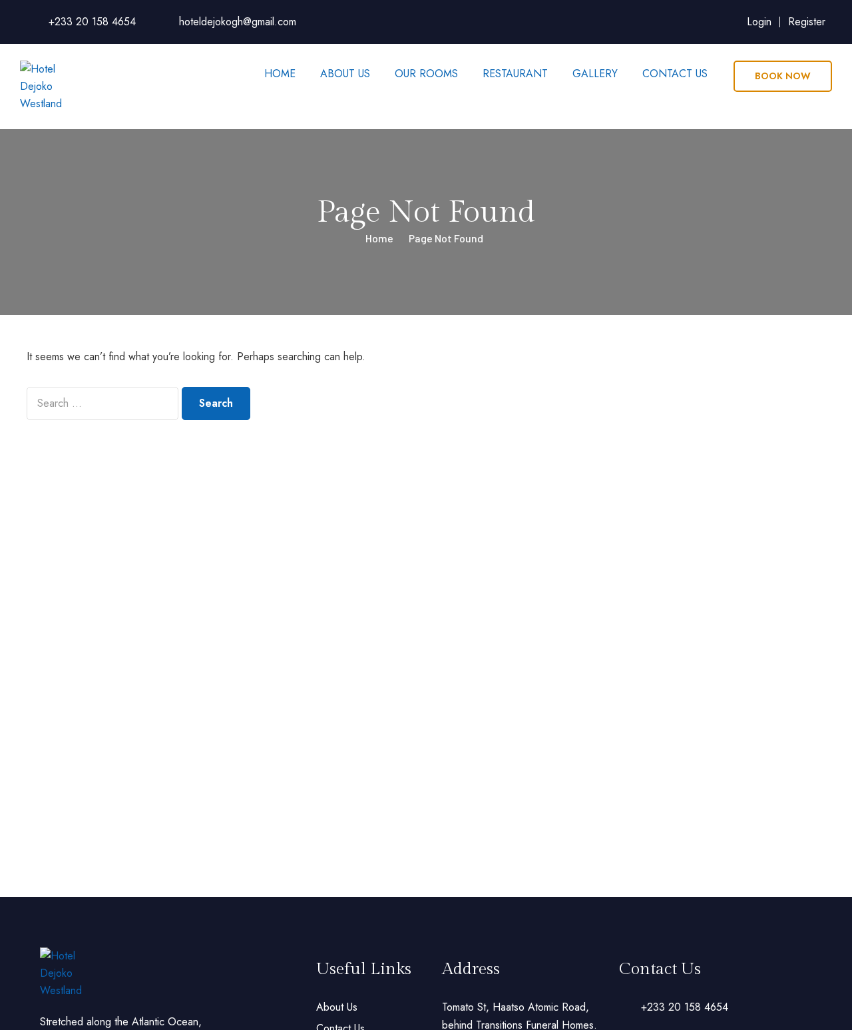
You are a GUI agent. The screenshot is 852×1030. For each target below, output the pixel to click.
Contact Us (675, 73)
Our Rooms (426, 73)
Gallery (595, 73)
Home (280, 73)
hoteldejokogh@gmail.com (237, 21)
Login (759, 21)
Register (806, 21)
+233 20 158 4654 (92, 21)
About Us (345, 73)
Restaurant (515, 73)
